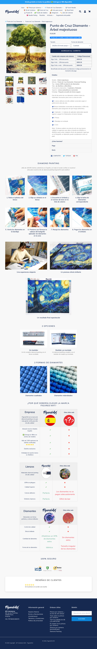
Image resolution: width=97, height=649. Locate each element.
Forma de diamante (77, 42)
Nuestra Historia (33, 612)
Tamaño (52, 42)
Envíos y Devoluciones (35, 614)
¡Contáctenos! (33, 616)
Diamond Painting (56, 631)
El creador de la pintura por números (57, 624)
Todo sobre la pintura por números (57, 616)
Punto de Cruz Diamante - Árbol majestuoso (38, 21)
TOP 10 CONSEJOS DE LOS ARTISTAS (57, 620)
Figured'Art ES (51, 641)
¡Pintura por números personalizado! (57, 628)
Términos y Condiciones (36, 618)
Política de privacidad (35, 620)
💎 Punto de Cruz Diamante (13, 21)
